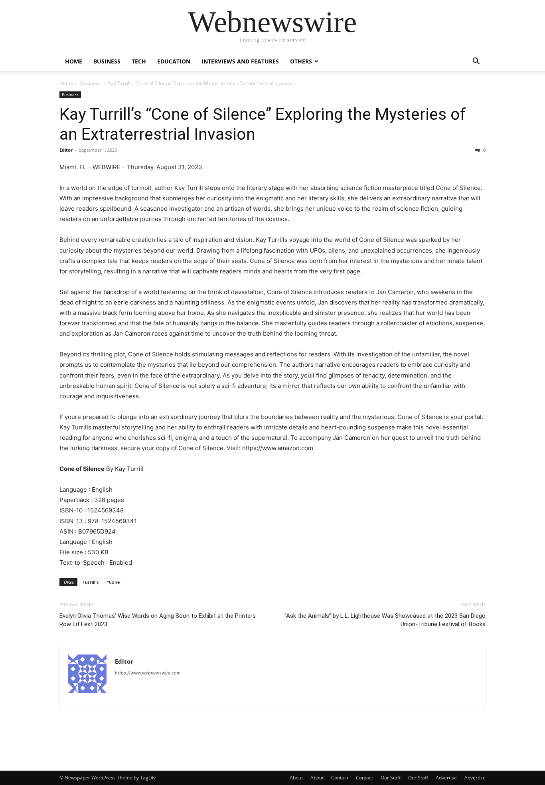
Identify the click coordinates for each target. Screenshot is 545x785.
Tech (139, 61)
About (296, 777)
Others (301, 61)
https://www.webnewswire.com (148, 673)
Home (73, 61)
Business (106, 61)
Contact (339, 777)
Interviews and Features (240, 61)
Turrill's (91, 582)
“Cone (113, 582)
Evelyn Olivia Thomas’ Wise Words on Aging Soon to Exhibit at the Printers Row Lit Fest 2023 (157, 620)
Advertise (446, 777)
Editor (66, 150)
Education (173, 61)
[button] (476, 62)
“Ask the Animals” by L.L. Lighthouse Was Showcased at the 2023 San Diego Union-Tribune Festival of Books (385, 620)
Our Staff (391, 777)
